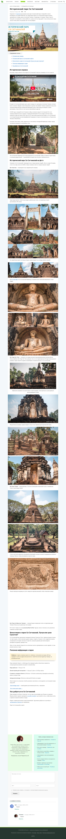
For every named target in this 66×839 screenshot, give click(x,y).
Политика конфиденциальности (49, 832)
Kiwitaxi (38, 756)
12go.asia (47, 752)
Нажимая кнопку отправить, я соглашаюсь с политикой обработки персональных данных (30, 790)
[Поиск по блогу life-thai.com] (64, 1)
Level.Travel (39, 768)
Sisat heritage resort (14, 685)
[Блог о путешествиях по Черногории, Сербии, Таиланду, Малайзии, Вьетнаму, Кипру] (2, 2)
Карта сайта (39, 832)
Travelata (52, 766)
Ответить (17, 809)
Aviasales (53, 739)
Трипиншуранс (40, 764)
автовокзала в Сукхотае (16, 702)
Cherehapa (47, 764)
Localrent (39, 748)
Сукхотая (18, 13)
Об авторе (34, 832)
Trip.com (39, 741)
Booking (49, 744)
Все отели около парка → (16, 688)
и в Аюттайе (15, 279)
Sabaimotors (49, 747)
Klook (43, 760)
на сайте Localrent (32, 696)
